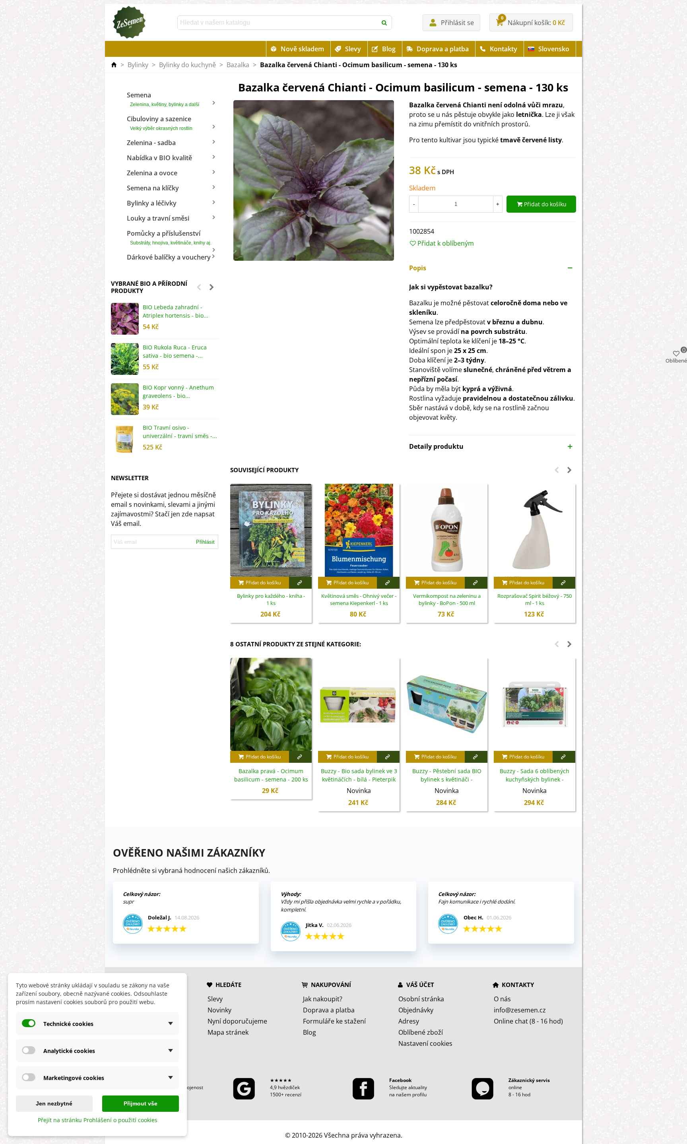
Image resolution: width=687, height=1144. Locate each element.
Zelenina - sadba (151, 142)
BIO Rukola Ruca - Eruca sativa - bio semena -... (175, 351)
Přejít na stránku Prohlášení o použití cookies (97, 1120)
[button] (199, 287)
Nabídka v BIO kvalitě (159, 157)
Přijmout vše (140, 1103)
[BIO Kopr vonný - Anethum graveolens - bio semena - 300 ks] (125, 399)
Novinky (219, 1010)
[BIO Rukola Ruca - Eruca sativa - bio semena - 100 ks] (125, 359)
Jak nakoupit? (322, 999)
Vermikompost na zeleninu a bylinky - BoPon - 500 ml (447, 600)
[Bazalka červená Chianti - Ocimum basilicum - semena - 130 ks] (313, 180)
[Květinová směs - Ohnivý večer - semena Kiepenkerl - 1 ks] (359, 530)
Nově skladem (302, 49)
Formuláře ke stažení (334, 1021)
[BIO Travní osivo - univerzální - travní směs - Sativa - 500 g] (125, 439)
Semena (163, 99)
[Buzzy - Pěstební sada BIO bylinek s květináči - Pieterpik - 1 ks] (446, 704)
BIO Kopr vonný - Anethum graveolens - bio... (178, 391)
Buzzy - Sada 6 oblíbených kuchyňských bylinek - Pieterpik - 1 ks (534, 779)
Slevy (353, 49)
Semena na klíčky (153, 188)
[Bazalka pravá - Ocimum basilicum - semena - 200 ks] (271, 704)
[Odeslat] (385, 22)
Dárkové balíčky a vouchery (169, 257)
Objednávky (415, 1010)
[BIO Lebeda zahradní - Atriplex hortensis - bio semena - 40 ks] (125, 319)
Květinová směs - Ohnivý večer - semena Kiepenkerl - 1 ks (358, 600)
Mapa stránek (228, 1032)
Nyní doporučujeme (237, 1021)
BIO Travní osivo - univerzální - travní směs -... (180, 432)
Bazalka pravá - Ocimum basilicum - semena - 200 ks (271, 775)
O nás (502, 999)
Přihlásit (205, 542)
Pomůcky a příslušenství (169, 237)
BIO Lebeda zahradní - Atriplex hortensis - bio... (175, 311)
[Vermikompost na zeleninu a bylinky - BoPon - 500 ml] (446, 530)
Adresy (408, 1021)
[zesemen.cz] (129, 23)
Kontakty (503, 49)
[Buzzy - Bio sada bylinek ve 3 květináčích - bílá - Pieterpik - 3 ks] (359, 704)
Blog (389, 49)
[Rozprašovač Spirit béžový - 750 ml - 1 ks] (534, 530)
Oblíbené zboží (420, 1032)
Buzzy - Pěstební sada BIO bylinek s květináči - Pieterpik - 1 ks (446, 779)
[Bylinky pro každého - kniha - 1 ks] (271, 530)
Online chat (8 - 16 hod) (528, 1021)
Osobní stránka (421, 999)
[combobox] (278, 22)
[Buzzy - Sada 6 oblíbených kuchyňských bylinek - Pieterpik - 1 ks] (534, 704)
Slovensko (553, 49)
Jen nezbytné (54, 1103)
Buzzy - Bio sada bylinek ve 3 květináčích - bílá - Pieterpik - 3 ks (359, 779)
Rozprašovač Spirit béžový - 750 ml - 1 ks (534, 600)
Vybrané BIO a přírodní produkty (149, 287)
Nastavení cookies (425, 1043)
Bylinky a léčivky (152, 203)
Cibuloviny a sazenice (159, 122)
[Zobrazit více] (300, 583)
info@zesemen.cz (520, 1010)
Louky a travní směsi (158, 218)
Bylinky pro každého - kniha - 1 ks (271, 600)
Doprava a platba (443, 49)
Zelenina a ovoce (152, 173)
